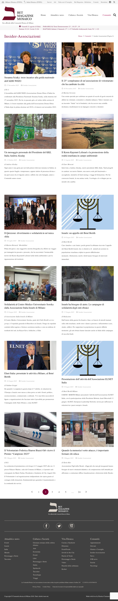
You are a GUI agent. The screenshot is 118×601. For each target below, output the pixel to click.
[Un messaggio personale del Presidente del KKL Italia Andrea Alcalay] (30, 131)
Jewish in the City (68, 552)
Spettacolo (36, 568)
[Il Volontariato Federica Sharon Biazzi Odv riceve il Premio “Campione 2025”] (30, 429)
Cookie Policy (46, 587)
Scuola (92, 562)
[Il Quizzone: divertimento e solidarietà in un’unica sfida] (30, 212)
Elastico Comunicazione (106, 596)
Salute (35, 565)
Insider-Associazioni (29, 85)
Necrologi (93, 566)
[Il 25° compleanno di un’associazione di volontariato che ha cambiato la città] (88, 59)
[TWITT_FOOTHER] (59, 526)
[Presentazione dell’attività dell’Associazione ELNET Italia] (88, 358)
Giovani (93, 546)
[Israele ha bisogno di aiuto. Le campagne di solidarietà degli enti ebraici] (88, 283)
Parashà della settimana (70, 566)
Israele (6, 546)
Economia (36, 551)
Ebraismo (65, 546)
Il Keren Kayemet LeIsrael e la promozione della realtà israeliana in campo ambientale (85, 154)
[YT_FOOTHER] (71, 526)
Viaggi (35, 578)
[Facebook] (110, 2)
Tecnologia (37, 575)
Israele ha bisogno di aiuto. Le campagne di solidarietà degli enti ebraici (83, 306)
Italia (6, 549)
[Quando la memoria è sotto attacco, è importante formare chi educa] (88, 429)
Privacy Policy (37, 587)
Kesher (64, 569)
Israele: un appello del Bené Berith (78, 233)
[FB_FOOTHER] (46, 526)
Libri (34, 558)
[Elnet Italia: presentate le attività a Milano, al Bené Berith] (30, 355)
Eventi (6, 542)
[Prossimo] (86, 492)
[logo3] (18, 15)
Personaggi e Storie (11, 556)
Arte (34, 548)
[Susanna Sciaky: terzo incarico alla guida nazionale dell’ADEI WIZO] (30, 58)
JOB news (93, 559)
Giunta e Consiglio (97, 549)
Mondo (7, 552)
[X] (114, 2)
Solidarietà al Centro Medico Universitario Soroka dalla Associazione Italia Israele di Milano (28, 306)
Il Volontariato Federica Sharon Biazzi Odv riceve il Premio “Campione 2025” (29, 452)
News (92, 556)
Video (64, 562)
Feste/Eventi (66, 549)
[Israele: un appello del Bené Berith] (88, 212)
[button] (66, 15)
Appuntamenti (95, 542)
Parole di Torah (67, 556)
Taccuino (7, 559)
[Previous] (32, 492)
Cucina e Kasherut (68, 542)
